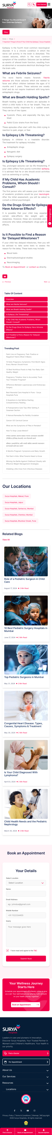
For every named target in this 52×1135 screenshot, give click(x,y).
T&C (35, 950)
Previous (8, 282)
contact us (34, 267)
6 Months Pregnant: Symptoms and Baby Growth (25, 451)
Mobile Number (12, 910)
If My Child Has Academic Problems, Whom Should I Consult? (23, 320)
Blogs (11, 39)
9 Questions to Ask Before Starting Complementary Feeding (19, 401)
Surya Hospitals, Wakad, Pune (17, 496)
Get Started (41, 4)
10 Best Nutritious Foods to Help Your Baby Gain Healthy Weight (25, 370)
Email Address (12, 899)
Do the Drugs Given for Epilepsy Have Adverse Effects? (24, 328)
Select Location (12, 878)
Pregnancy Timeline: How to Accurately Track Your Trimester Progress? (24, 378)
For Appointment (15, 1062)
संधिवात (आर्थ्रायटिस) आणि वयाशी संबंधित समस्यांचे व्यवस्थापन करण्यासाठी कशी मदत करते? (25, 444)
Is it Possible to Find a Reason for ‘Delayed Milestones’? (23, 336)
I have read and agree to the (24, 950)
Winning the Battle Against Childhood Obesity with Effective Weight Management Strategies (26, 462)
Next (45, 282)
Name (8, 889)
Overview (10, 299)
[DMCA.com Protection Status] (26, 1123)
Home (4, 39)
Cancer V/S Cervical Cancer (17, 420)
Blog (6, 32)
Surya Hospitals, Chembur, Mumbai (19, 515)
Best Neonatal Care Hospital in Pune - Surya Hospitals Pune (23, 393)
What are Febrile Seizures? (16, 304)
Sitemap (35, 1115)
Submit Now (26, 958)
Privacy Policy (8, 1115)
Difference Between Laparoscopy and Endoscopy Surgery (25, 386)
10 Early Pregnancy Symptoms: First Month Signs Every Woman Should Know (25, 363)
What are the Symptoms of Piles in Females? (23, 426)
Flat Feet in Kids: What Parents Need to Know (24, 456)
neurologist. (44, 194)
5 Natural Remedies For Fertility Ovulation (22, 415)
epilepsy (45, 168)
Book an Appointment (15, 267)
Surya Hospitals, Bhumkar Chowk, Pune (20, 521)
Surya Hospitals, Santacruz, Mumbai (19, 509)
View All (6, 539)
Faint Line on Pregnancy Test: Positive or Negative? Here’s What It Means (22, 355)
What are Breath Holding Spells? (19, 309)
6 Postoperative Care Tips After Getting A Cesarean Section (22, 409)
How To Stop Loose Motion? (17, 431)
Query (8, 921)
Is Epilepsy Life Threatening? (17, 314)
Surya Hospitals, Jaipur (14, 502)
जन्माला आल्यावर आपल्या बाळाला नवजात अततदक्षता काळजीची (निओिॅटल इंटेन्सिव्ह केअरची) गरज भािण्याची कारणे (24, 437)
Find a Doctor (13, 1053)
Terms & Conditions (22, 1115)
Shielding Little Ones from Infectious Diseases (24, 469)
